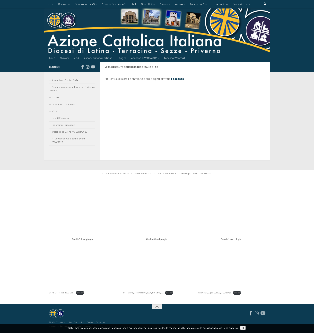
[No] (310, 328)
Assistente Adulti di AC (120, 173)
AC (103, 173)
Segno (123, 58)
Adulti (52, 58)
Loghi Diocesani (60, 118)
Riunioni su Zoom (199, 4)
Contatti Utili (148, 4)
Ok (243, 328)
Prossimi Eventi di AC (113, 4)
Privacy (163, 4)
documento (159, 173)
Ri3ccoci (207, 173)
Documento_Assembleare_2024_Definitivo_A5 (143, 293)
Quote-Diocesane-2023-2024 (61, 293)
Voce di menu (242, 4)
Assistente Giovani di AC (141, 173)
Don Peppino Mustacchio (192, 173)
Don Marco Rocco (172, 173)
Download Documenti (64, 104)
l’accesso (177, 79)
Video (55, 111)
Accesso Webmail (174, 58)
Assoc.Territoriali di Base (98, 58)
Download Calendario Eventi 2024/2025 (68, 140)
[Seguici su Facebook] (82, 67)
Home (49, 4)
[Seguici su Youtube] (93, 67)
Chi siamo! (64, 4)
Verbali (179, 4)
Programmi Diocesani (63, 125)
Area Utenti (222, 4)
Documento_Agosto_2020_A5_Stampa (214, 293)
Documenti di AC (85, 4)
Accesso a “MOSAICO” (144, 58)
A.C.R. (76, 58)
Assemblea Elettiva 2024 (65, 80)
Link (134, 4)
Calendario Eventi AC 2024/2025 (69, 131)
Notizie (55, 97)
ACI (107, 173)
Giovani (64, 58)
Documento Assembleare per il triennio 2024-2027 (72, 88)
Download (80, 293)
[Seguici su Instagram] (88, 67)
